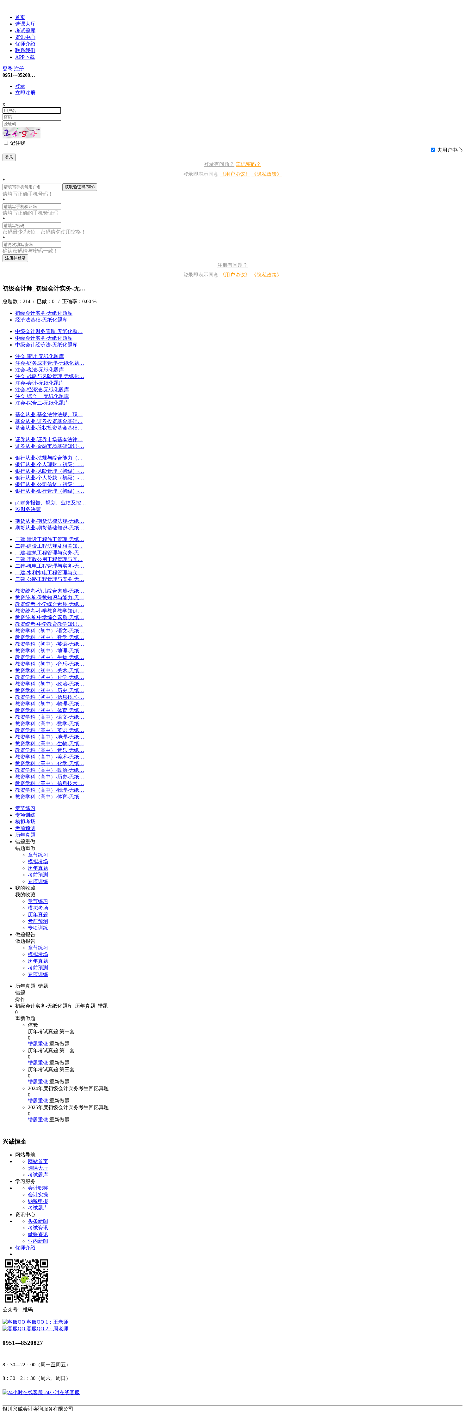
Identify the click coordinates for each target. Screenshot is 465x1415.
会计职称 (38, 1188)
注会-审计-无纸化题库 (39, 356)
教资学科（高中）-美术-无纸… (49, 756)
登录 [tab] (20, 86)
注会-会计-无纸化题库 (39, 383)
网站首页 (38, 1161)
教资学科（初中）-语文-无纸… (49, 630)
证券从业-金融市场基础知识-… (49, 446)
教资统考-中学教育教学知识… (49, 624)
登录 (8, 68)
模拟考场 (38, 861)
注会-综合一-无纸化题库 (42, 396)
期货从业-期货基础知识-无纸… (49, 527)
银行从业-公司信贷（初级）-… (49, 484)
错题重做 (38, 1043)
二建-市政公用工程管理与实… (49, 559)
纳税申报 (38, 1201)
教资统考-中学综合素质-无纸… (49, 617)
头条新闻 (38, 1221)
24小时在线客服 (61, 1392)
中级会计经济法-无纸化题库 (46, 344)
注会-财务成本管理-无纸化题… (49, 363)
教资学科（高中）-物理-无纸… (49, 790)
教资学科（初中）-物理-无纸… (49, 703)
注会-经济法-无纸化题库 (42, 389)
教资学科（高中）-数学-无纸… (49, 723)
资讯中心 (25, 37)
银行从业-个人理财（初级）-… (49, 464)
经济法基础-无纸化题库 (41, 319)
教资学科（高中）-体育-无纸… (49, 796)
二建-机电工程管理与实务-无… (49, 566)
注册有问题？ (232, 265)
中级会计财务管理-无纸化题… (49, 331)
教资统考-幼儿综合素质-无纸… (49, 591)
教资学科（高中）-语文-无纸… (49, 717)
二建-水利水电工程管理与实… (49, 572)
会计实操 (38, 1194)
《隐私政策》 (266, 174)
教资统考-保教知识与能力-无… (49, 597)
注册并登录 (15, 258)
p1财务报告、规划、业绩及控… (50, 502)
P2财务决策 (28, 509)
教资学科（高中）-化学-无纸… (49, 763)
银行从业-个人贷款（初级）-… (49, 477)
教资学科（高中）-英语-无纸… (49, 730)
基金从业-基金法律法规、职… (49, 414)
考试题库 (25, 30)
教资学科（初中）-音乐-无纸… (49, 664)
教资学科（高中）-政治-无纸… (49, 770)
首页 (20, 17)
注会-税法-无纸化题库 (39, 369)
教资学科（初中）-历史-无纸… (49, 690)
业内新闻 (38, 1241)
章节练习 (38, 854)
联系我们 (25, 50)
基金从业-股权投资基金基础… (49, 427)
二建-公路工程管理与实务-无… (49, 579)
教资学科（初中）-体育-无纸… (49, 710)
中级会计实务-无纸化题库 (43, 338)
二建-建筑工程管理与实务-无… (49, 552)
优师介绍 (25, 43)
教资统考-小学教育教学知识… (49, 610)
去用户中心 (449, 150)
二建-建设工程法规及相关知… (49, 546)
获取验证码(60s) (80, 187)
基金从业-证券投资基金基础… (49, 421)
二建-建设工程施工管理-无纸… (49, 539)
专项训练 (38, 881)
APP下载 (25, 57)
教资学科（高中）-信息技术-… (49, 783)
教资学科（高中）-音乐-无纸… (49, 750)
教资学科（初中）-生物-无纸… (49, 657)
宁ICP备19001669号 (101, 1409)
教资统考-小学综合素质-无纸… (49, 604)
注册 (19, 68)
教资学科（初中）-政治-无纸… (49, 683)
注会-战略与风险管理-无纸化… (49, 376)
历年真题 (38, 868)
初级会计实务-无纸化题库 (43, 313)
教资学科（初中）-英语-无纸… (49, 644)
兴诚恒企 (13, 5)
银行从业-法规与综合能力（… (49, 457)
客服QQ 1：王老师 (46, 1322)
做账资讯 (38, 1234)
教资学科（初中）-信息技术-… (49, 697)
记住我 (17, 143)
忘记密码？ (248, 164)
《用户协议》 (235, 174)
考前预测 (38, 874)
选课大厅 (25, 24)
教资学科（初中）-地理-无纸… (49, 650)
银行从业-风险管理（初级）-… (49, 471)
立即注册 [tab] (25, 92)
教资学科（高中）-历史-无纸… (49, 776)
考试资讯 (38, 1227)
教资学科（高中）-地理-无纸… (49, 737)
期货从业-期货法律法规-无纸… (49, 521)
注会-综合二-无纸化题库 (42, 403)
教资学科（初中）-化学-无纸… (49, 677)
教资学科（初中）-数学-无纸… (49, 637)
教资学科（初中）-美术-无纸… (49, 670)
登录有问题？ (219, 164)
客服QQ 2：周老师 (46, 1328)
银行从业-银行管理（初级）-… (49, 491)
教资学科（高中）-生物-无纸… (49, 743)
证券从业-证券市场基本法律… (49, 439)
